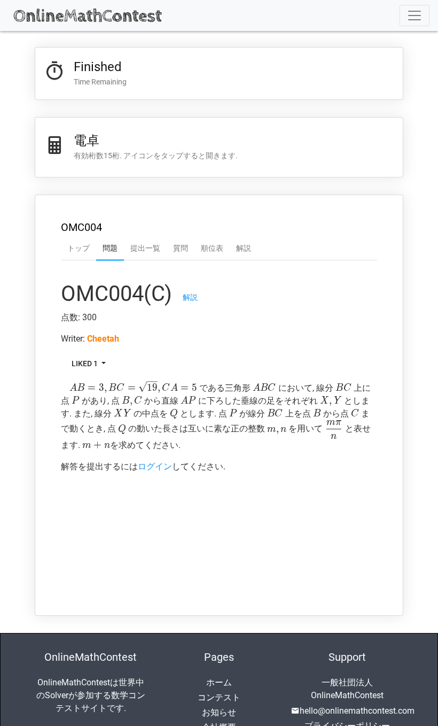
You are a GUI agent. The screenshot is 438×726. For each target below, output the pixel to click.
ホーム (219, 682)
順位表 (212, 248)
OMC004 (81, 227)
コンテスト (219, 697)
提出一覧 (145, 248)
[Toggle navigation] (414, 15)
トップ (78, 248)
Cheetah (103, 339)
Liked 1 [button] (85, 363)
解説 (243, 248)
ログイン (155, 466)
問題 (110, 248)
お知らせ (219, 712)
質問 (180, 248)
